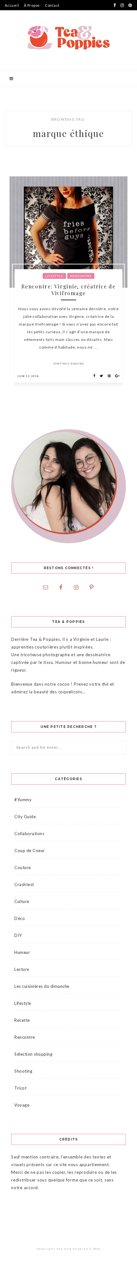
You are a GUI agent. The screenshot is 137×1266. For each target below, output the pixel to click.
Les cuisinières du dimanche (41, 986)
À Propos (32, 5)
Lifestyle (54, 276)
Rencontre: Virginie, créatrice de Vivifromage (68, 289)
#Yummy (23, 799)
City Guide (25, 816)
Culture (21, 901)
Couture (22, 867)
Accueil (12, 5)
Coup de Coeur (29, 850)
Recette (22, 1020)
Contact (52, 5)
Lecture (21, 969)
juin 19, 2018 (28, 376)
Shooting (23, 1071)
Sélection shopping (33, 1054)
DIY (18, 935)
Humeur (22, 952)
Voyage (21, 1105)
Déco (19, 918)
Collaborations (29, 833)
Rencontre (81, 276)
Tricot (20, 1088)
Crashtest (24, 884)
